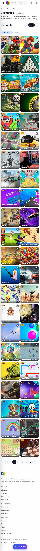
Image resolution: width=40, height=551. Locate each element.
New (32, 25)
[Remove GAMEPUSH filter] (11, 33)
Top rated (36, 25)
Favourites (4, 499)
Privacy (3, 524)
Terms (3, 527)
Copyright (4, 530)
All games (4, 490)
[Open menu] (3, 3)
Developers (5, 510)
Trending (4, 493)
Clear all (17, 32)
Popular (26, 25)
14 (30, 462)
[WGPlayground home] (8, 3)
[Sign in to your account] (31, 3)
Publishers (4, 507)
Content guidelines (7, 533)
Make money (5, 513)
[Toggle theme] (37, 3)
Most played (5, 496)
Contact (3, 521)
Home (3, 9)
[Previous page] (6, 462)
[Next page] (34, 462)
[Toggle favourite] (17, 37)
